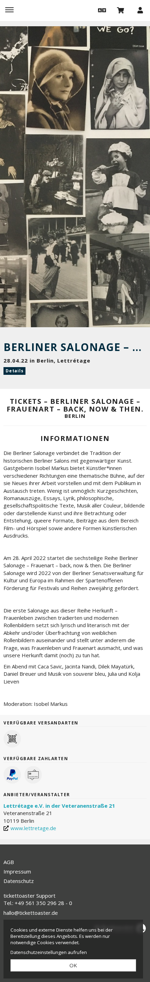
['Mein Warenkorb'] (121, 10)
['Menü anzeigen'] (9, 10)
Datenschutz (18, 880)
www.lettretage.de (33, 828)
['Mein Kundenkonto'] (140, 10)
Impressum (17, 871)
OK (73, 965)
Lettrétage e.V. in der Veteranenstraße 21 (59, 805)
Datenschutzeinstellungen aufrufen (48, 952)
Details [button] (14, 371)
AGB (8, 861)
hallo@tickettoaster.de (30, 912)
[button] (101, 10)
